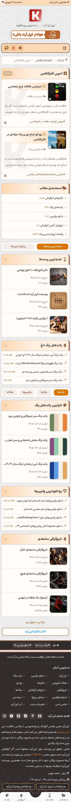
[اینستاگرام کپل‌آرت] (4, 716)
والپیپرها (27, 392)
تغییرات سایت (37, 705)
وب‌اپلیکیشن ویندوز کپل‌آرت (18, 787)
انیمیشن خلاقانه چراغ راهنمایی (25, 87)
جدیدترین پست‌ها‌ (52, 247)
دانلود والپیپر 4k (21, 645)
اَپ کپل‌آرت (16, 705)
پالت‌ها (61, 392)
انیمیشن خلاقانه (35, 97)
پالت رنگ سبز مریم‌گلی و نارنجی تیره (44, 380)
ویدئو (19, 683)
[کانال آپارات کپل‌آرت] (40, 716)
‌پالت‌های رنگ (54, 207)
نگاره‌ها (40, 683)
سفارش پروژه (38, 698)
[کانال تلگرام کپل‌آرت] (11, 716)
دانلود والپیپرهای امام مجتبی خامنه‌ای (43, 509)
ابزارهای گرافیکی (36, 690)
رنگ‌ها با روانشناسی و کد (51, 234)
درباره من (17, 698)
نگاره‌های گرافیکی (43, 61)
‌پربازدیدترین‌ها (18, 247)
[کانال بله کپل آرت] (26, 716)
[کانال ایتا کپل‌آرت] (19, 716)
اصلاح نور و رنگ (35, 150)
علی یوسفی (63, 732)
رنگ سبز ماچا (41, 645)
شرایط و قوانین (59, 698)
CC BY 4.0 (36, 755)
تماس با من (61, 705)
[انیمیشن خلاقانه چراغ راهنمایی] (5, 123)
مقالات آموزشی (59, 683)
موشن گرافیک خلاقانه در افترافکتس (46, 122)
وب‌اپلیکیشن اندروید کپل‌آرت (52, 787)
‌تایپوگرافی (62, 690)
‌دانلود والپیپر (54, 217)
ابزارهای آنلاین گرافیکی (50, 226)
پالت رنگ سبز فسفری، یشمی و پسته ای (42, 372)
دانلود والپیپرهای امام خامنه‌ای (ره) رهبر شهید (40, 501)
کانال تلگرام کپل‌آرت (35, 631)
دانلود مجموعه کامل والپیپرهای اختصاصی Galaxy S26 (38, 526)
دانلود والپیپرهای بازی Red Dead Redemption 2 (38, 518)
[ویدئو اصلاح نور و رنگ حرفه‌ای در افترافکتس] (5, 176)
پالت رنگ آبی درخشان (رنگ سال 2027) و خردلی (39, 355)
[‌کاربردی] (13, 48)
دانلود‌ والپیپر (37, 676)
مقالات (10, 392)
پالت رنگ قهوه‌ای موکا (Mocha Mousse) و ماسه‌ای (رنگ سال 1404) (39, 364)
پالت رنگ (17, 676)
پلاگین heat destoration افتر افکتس (45, 175)
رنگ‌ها (44, 392)
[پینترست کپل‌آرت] (33, 716)
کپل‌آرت (60, 60)
